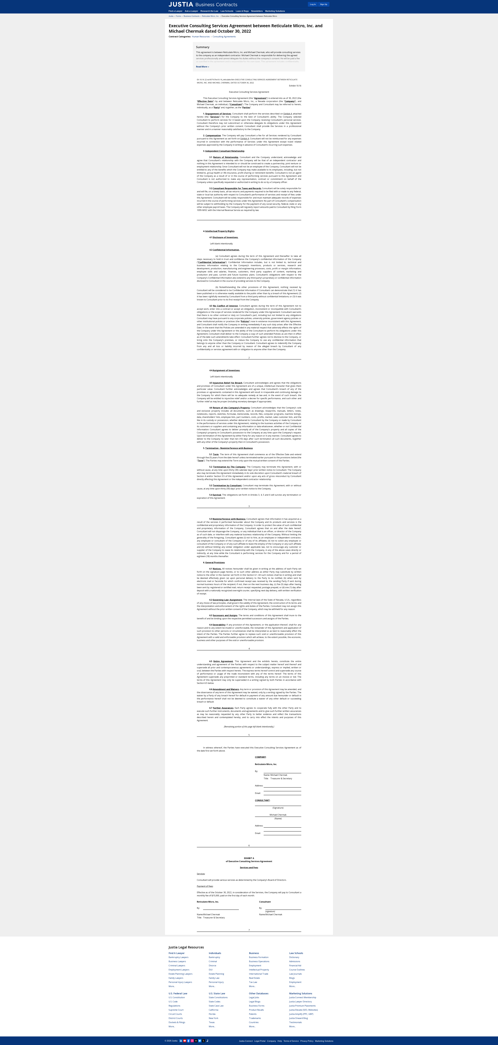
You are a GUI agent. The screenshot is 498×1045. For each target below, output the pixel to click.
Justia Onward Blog (298, 1018)
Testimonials (295, 1022)
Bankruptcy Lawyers (178, 957)
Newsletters (257, 11)
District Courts (176, 1018)
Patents (253, 1014)
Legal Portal (259, 1041)
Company (271, 1041)
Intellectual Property (259, 969)
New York (213, 1018)
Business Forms (256, 1005)
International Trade (258, 973)
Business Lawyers (177, 961)
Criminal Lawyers (177, 965)
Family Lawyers (176, 978)
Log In (313, 4)
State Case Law (216, 1005)
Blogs (292, 978)
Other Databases (258, 993)
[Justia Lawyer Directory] (207, 1040)
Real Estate (254, 978)
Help (280, 1041)
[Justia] (181, 4)
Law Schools (227, 11)
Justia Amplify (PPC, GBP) (301, 1014)
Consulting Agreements (224, 36)
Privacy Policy (306, 1041)
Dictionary (294, 957)
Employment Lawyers (179, 969)
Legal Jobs (254, 997)
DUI (211, 969)
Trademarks (255, 1018)
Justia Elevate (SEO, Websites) (303, 1009)
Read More (201, 66)
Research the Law (209, 11)
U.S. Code (173, 1001)
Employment (255, 965)
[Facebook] (188, 1040)
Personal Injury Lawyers (180, 982)
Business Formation (258, 957)
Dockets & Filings (177, 1022)
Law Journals (295, 973)
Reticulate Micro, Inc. (210, 16)
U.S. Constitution (177, 997)
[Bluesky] (199, 1040)
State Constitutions (218, 997)
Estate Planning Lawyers (180, 973)
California (213, 1009)
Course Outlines (297, 969)
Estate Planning (216, 973)
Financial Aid (295, 965)
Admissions (294, 961)
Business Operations (259, 961)
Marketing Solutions (275, 11)
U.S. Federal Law (178, 993)
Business (254, 953)
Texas (212, 1022)
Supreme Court (176, 1009)
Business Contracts (191, 16)
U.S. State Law (217, 993)
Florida (212, 1014)
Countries (254, 1022)
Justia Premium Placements (302, 1005)
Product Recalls (256, 1009)
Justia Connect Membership (302, 997)
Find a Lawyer (175, 11)
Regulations (174, 1005)
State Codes (214, 1001)
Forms (178, 16)
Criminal (213, 961)
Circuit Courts (175, 1014)
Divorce (212, 965)
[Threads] (196, 1040)
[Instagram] (192, 1040)
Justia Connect (246, 1041)
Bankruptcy (214, 957)
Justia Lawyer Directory (300, 1001)
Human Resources (201, 36)
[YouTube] (184, 1040)
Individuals (215, 953)
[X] (203, 1040)
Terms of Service (291, 1041)
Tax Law (253, 982)
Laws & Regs (242, 11)
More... (172, 986)
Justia (171, 16)
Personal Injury (216, 982)
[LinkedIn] (180, 1040)
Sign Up (323, 4)
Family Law (214, 978)
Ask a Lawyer (192, 11)
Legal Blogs (254, 1001)
